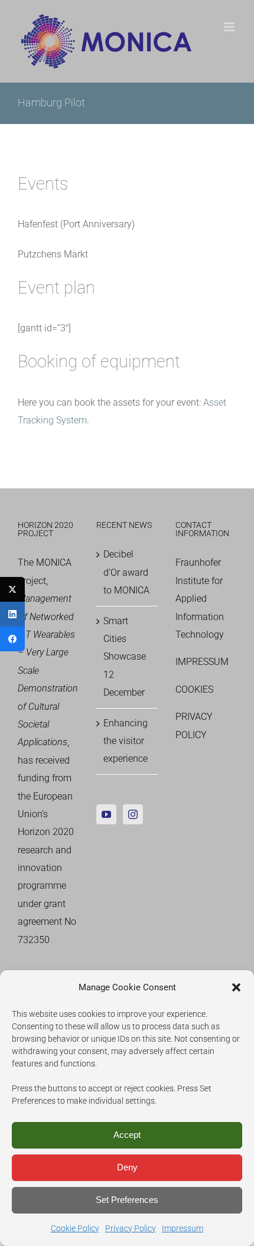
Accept (127, 1135)
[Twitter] (12, 589)
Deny (127, 1167)
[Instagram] (133, 814)
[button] (236, 987)
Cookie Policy (75, 1228)
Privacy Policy (130, 1228)
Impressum (182, 1228)
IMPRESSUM (202, 661)
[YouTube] (106, 814)
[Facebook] (12, 639)
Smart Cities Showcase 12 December (124, 657)
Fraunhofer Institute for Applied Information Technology (199, 598)
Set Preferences (127, 1200)
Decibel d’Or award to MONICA (126, 572)
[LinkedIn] (12, 614)
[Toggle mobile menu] (230, 27)
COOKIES (194, 689)
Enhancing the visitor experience (125, 741)
